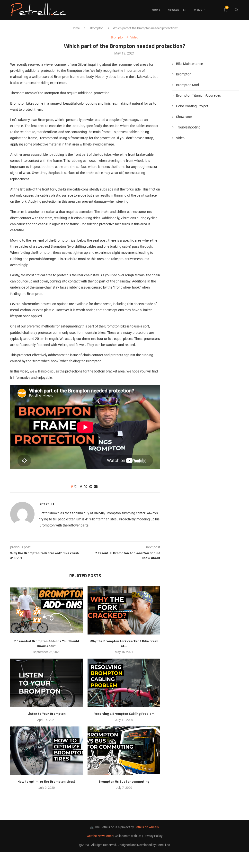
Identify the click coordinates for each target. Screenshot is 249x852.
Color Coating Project (192, 106)
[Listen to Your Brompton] (46, 683)
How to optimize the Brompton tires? (47, 781)
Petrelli (46, 504)
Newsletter (177, 9)
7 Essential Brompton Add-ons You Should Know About (46, 643)
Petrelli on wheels (146, 827)
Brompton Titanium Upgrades (198, 95)
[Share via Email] (96, 487)
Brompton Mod (187, 85)
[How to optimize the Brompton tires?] (46, 750)
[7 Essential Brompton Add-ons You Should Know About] (46, 610)
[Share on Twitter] (85, 487)
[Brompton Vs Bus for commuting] (124, 750)
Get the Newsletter (100, 836)
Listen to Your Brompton (46, 713)
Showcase (184, 117)
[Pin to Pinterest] (90, 487)
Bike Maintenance (189, 64)
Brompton (96, 28)
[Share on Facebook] (81, 487)
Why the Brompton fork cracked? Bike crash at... (124, 643)
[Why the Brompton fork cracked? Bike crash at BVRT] (124, 610)
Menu (198, 9)
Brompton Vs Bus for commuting (123, 781)
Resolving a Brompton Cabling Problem (124, 713)
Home (156, 9)
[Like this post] (75, 487)
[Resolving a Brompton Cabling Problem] (124, 683)
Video (180, 138)
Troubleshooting (188, 127)
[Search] (236, 9)
